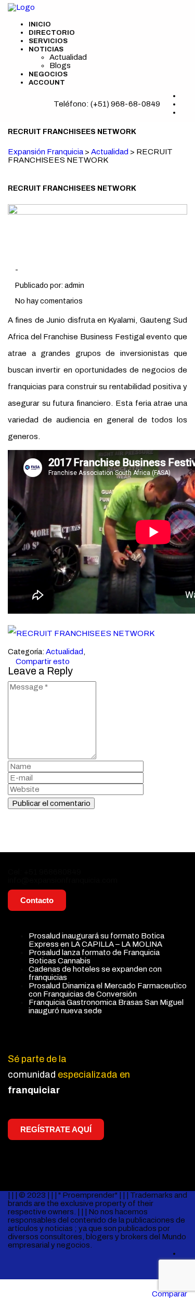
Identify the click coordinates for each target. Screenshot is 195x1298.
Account (47, 82)
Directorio (52, 32)
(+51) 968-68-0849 (125, 104)
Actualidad (68, 57)
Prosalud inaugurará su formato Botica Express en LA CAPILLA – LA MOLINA (96, 940)
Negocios (48, 74)
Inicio (40, 24)
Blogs (60, 65)
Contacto (37, 900)
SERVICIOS (48, 41)
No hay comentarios (48, 301)
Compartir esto (42, 661)
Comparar (169, 1294)
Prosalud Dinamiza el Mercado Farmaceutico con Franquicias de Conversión (108, 990)
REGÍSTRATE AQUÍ (56, 1129)
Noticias (46, 49)
